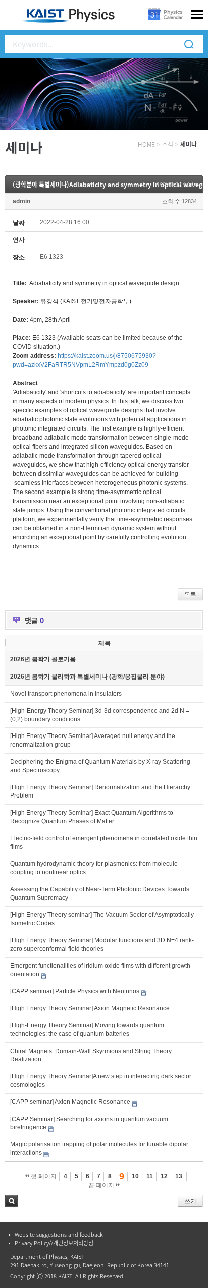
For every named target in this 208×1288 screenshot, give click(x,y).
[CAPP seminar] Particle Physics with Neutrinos (74, 991)
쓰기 (190, 1201)
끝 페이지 (102, 1185)
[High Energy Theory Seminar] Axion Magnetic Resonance (90, 1008)
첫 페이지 (43, 1176)
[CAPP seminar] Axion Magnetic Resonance (70, 1102)
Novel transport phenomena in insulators (66, 693)
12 (164, 1176)
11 (149, 1176)
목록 (190, 594)
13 (178, 1176)
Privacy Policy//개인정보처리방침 (54, 1243)
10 (135, 1176)
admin (21, 201)
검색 (11, 1201)
